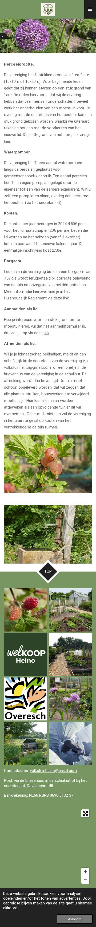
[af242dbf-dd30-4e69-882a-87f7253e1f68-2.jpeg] (25, 743)
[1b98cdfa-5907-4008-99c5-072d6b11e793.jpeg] (70, 610)
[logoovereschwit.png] (25, 699)
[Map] (48, 846)
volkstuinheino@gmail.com (27, 367)
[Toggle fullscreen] (85, 813)
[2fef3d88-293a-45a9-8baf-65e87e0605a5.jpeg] (70, 699)
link (66, 298)
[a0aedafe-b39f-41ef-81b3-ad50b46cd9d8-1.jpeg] (70, 743)
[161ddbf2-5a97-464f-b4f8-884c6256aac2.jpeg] (70, 654)
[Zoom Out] (85, 880)
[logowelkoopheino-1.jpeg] (25, 654)
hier (7, 141)
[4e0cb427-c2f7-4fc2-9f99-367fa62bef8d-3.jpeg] (25, 610)
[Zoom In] (85, 872)
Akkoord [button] (75, 919)
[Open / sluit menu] (90, 9)
